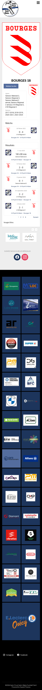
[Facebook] (17, 257)
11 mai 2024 (21, 150)
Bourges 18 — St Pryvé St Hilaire (21, 137)
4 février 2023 (21, 204)
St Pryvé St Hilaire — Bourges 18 (21, 160)
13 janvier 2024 (21, 177)
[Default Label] (25, 257)
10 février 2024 (21, 164)
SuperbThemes (25, 687)
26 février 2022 (21, 128)
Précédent (7, 217)
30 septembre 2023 (21, 190)
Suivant (35, 217)
